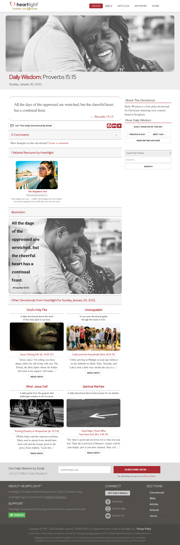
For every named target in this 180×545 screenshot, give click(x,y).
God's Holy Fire (37, 310)
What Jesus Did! (37, 386)
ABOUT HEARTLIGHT (25, 486)
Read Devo (37, 376)
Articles (123, 5)
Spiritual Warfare (93, 386)
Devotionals (157, 492)
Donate (16, 515)
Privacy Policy (149, 476)
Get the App (118, 508)
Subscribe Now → (137, 469)
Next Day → (159, 134)
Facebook (117, 501)
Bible (108, 5)
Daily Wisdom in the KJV (148, 127)
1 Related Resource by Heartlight (32, 153)
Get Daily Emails (118, 493)
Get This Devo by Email (33, 125)
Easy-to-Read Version (90, 533)
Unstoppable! (93, 310)
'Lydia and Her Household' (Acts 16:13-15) (93, 354)
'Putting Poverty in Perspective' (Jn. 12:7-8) (37, 431)
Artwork (140, 5)
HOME (155, 5)
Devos (96, 5)
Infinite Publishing (55, 497)
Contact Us (118, 515)
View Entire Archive (148, 140)
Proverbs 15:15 (104, 116)
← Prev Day (136, 134)
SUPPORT (15, 504)
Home (153, 516)
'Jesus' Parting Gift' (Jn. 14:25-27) (36, 354)
